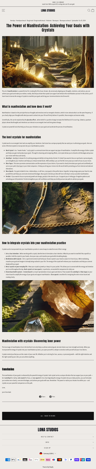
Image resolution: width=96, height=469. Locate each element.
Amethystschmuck (21, 20)
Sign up (47, 448)
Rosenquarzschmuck (65, 20)
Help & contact (47, 437)
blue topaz (19, 166)
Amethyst (12, 20)
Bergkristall (30, 20)
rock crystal (30, 150)
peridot (44, 176)
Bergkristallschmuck (39, 20)
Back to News (50, 416)
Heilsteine (49, 20)
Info (47, 442)
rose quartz (48, 171)
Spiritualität (75, 20)
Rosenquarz (56, 20)
